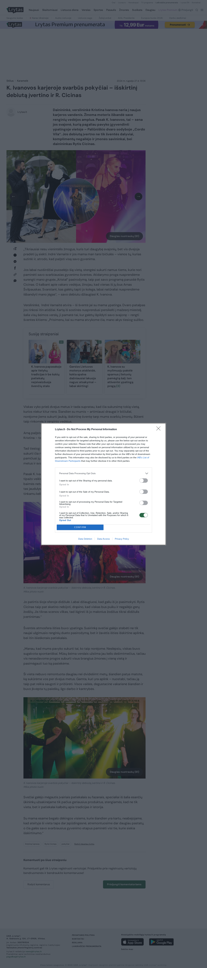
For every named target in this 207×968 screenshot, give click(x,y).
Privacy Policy (122, 539)
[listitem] (103, 473)
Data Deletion (85, 539)
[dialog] (103, 484)
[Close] (159, 429)
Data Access (103, 539)
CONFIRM (80, 527)
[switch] (143, 480)
